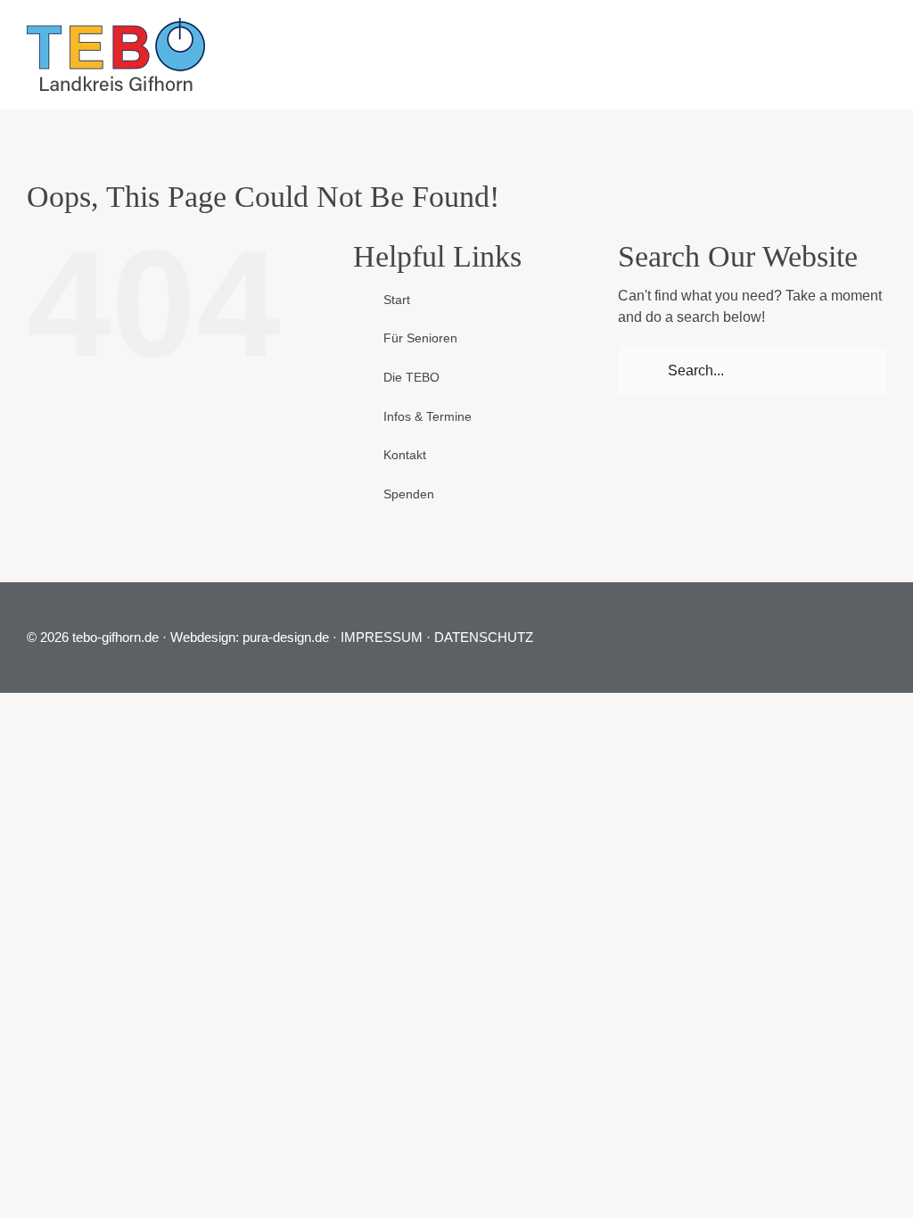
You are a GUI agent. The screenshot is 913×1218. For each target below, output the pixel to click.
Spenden (408, 494)
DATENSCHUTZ (483, 637)
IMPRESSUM (382, 637)
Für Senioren (420, 338)
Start (396, 299)
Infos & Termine (427, 416)
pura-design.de (286, 637)
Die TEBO (411, 377)
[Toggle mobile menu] (876, 39)
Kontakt (404, 455)
